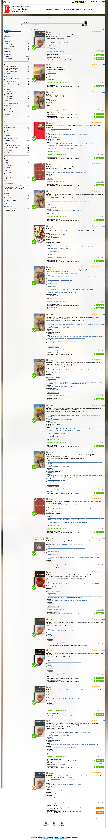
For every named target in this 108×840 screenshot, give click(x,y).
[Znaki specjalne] (86, 25)
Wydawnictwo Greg (55, 197)
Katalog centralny (54, 17)
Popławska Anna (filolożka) (76, 415)
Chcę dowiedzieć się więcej (46, 838)
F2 (97, 1)
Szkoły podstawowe (52, 240)
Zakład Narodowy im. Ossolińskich (60, 129)
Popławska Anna (62, 42)
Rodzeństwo (88, 247)
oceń (103, 31)
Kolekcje (37, 24)
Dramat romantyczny (53, 148)
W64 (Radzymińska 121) (53, 398)
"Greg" (52, 96)
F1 (94, 1)
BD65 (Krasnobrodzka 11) (54, 304)
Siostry (88, 143)
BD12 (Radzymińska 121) (54, 759)
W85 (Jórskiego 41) (52, 54)
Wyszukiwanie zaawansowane (27, 24)
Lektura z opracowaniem (54, 433)
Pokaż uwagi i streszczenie (53, 151)
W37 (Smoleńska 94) (52, 353)
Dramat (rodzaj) (56, 137)
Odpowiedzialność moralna (54, 145)
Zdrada (91, 289)
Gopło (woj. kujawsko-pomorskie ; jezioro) (72, 145)
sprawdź (100, 763)
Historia (23, 2)
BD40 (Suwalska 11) (52, 157)
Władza (92, 143)
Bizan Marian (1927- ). (75, 548)
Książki (49, 45)
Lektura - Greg (51, 637)
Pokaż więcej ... (7, 51)
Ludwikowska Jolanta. (83, 201)
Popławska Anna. (69, 201)
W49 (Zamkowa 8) (52, 85)
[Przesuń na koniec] (103, 30)
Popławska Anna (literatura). (76, 172)
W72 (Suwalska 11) (52, 766)
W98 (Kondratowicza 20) (53, 57)
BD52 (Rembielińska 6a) (53, 219)
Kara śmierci (66, 143)
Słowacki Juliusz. (52, 73)
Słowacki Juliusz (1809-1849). (56, 172)
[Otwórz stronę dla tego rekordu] (40, 40)
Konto (35, 2)
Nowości (16, 2)
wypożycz (100, 55)
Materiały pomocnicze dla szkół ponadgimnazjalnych (68, 210)
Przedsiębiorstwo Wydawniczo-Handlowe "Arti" (68, 230)
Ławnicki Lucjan (88, 508)
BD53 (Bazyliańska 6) (53, 112)
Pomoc (29, 2)
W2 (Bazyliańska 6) (52, 307)
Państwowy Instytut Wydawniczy (60, 544)
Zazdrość (68, 289)
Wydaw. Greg (54, 36)
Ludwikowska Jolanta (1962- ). (93, 583)
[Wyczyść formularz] (83, 25)
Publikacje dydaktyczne (66, 280)
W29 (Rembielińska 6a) (53, 805)
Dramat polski (51, 79)
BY (82, 1)
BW (76, 1)
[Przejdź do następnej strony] (101, 30)
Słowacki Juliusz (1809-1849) (56, 134)
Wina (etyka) (85, 289)
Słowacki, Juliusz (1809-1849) (55, 143)
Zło (64, 289)
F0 (91, 1)
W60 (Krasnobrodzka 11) (53, 184)
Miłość (73, 289)
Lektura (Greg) (51, 603)
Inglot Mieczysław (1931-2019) (77, 134)
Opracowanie (74, 292)
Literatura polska (52, 140)
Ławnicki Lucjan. (86, 732)
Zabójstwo (99, 247)
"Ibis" (52, 69)
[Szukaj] (86, 22)
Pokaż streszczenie (51, 213)
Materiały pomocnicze (69, 148)
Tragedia (61, 148)
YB (79, 1)
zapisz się (100, 808)
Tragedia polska (52, 48)
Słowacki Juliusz (52, 42)
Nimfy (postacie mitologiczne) (78, 143)
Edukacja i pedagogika (53, 295)
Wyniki (10, 2)
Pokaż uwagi (50, 178)
